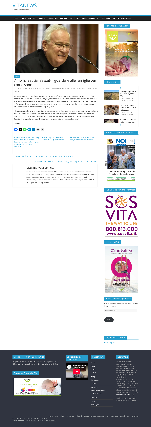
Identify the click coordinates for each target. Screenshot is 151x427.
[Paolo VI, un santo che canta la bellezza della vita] (111, 120)
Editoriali (106, 18)
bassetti (66, 88)
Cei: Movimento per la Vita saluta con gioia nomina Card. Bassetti (82, 138)
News (23, 18)
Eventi (116, 18)
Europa (42, 18)
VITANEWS (24, 5)
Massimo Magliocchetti (38, 88)
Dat (94, 372)
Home (16, 18)
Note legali (126, 18)
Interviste (74, 18)
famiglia (75, 88)
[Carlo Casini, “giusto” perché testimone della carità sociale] (111, 106)
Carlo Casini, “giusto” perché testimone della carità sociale (128, 108)
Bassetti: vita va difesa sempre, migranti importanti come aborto (67, 161)
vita (93, 88)
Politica (31, 18)
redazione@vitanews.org (125, 394)
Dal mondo (53, 18)
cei (71, 88)
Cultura (63, 18)
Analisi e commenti (90, 18)
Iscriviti (109, 320)
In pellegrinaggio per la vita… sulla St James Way (128, 93)
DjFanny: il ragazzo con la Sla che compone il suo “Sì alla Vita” (44, 156)
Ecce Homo (97, 394)
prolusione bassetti (84, 88)
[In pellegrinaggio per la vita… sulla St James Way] (111, 91)
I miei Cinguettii (109, 343)
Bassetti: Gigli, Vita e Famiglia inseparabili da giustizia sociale (53, 138)
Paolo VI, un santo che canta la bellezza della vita (128, 122)
